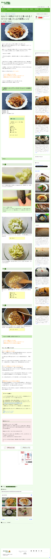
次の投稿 (3, 519)
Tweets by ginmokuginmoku (39, 165)
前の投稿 (30, 519)
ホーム (17, 519)
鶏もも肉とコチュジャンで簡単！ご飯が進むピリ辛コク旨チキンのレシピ (41, 200)
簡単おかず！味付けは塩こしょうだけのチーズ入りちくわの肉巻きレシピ (41, 210)
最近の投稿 (37, 171)
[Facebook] (41, 7)
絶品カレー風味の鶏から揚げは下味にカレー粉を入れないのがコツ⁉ (41, 103)
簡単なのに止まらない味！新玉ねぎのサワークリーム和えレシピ (9, 514)
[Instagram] (44, 7)
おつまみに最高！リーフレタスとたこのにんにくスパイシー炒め (24, 514)
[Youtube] (38, 7)
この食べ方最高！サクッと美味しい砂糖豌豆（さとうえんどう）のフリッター (24, 503)
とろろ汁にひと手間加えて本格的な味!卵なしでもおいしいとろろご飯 (42, 141)
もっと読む (38, 73)
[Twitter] (39, 7)
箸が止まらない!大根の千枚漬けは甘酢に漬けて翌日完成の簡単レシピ (42, 274)
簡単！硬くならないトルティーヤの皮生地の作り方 (41, 83)
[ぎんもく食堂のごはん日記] (6, 4)
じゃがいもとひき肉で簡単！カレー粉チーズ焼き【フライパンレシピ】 (41, 220)
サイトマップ (25, 551)
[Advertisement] (32, 3)
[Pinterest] (43, 7)
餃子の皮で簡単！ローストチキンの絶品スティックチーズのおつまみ (9, 504)
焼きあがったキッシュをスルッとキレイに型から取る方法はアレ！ (41, 313)
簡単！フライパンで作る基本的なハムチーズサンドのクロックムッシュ (41, 121)
